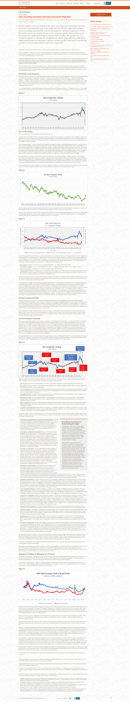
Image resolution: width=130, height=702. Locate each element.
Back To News (23, 7)
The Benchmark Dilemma (96, 39)
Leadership (69, 3)
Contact (88, 3)
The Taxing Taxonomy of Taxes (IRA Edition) (100, 26)
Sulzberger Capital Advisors (24, 3)
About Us (62, 3)
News (81, 3)
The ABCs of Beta (94, 43)
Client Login (97, 3)
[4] (43, 313)
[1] (33, 85)
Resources (76, 3)
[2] (52, 134)
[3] (24, 260)
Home (57, 3)
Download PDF (101, 14)
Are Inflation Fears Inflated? (97, 41)
